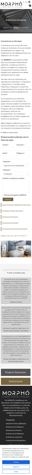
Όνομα (5, 145)
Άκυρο (16, 471)
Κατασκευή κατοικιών (14, 430)
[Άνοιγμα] (29, 2)
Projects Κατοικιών (15, 372)
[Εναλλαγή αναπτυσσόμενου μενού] (30, 6)
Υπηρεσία (6, 161)
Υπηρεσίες (10, 420)
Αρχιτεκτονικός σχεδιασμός (16, 423)
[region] (16, 460)
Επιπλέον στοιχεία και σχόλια (13, 178)
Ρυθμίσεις (16, 467)
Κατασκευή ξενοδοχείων (15, 427)
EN (26, 2)
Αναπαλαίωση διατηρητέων (16, 440)
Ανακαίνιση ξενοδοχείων (15, 434)
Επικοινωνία (15, 381)
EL (24, 2)
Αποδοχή (16, 462)
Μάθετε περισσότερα (10, 132)
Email (4, 153)
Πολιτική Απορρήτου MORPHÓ (15, 195)
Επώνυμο (20, 145)
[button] (8, 199)
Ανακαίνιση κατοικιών (14, 437)
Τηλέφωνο (20, 153)
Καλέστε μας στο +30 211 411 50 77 (16, 28)
